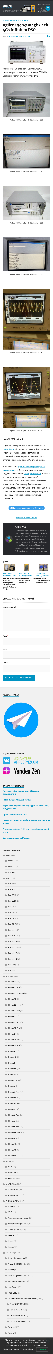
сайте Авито (8, 449)
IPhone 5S (12, 1074)
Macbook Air (13, 1189)
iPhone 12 (12, 999)
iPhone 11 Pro (14, 987)
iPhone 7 (11, 1109)
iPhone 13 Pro (14, 1028)
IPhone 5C (12, 1068)
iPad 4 (10, 912)
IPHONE (9, 976)
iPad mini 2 (12, 935)
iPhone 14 (12, 1034)
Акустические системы (18, 1218)
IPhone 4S (12, 1057)
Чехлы (11, 1247)
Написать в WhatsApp (26, 517)
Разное (11, 1235)
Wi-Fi (10, 1212)
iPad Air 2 (12, 924)
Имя (5, 636)
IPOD (8, 1161)
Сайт (5, 663)
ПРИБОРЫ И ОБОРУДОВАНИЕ (16, 20)
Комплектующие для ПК (18, 1275)
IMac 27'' (12, 866)
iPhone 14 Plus (14, 1039)
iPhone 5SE (12, 1080)
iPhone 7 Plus (13, 1115)
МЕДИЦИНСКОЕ (17, 1315)
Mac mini (11, 872)
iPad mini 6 (12, 959)
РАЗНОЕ (10, 1252)
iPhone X (11, 1138)
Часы (10, 1241)
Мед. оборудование (16, 1281)
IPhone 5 (11, 1063)
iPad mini (12, 930)
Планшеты (12, 1293)
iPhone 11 (12, 981)
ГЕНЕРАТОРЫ (16, 1309)
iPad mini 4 (12, 947)
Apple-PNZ (13, 36)
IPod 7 (10, 1166)
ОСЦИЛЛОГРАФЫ (18, 1321)
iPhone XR (12, 1144)
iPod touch (12, 1178)
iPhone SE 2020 (14, 1132)
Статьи (11, 1327)
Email (6, 649)
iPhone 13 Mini (14, 1022)
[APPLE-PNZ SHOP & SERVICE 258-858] (26, 8)
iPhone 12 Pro (14, 1010)
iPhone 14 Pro (14, 1045)
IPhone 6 (11, 1086)
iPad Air (11, 918)
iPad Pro (11, 964)
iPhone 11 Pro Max (16, 993)
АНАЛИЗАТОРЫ (17, 1304)
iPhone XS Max (14, 1155)
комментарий (10, 607)
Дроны (11, 1269)
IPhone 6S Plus (14, 1103)
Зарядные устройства (18, 1223)
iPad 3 (10, 906)
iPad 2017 (12, 889)
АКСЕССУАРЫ (12, 1201)
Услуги (11, 1333)
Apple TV (12, 1206)
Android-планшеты (16, 1258)
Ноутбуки (12, 1287)
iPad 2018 (12, 895)
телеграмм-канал (32, 473)
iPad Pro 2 (12, 970)
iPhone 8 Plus (13, 1126)
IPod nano (12, 1172)
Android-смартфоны (17, 1264)
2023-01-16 (26, 36)
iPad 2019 (12, 901)
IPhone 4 (11, 1051)
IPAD (8, 878)
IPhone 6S (12, 1097)
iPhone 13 (12, 1016)
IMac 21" (11, 860)
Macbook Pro (13, 1195)
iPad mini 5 (12, 953)
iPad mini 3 (12, 941)
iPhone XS (12, 1150)
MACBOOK (11, 1184)
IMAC (8, 855)
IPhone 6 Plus (13, 1092)
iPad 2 (10, 883)
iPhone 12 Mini (14, 1005)
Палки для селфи (15, 1229)
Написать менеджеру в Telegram (27, 508)
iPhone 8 (11, 1121)
